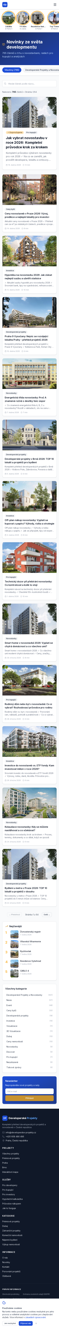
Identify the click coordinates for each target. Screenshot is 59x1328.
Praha (5, 1163)
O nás (5, 1257)
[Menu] (55, 4)
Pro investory (8, 1194)
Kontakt (5, 1267)
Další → (47, 915)
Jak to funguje (9, 1208)
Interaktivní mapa (10, 1172)
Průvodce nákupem (11, 1203)
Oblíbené (6, 1276)
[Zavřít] (36, 1323)
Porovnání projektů (11, 1271)
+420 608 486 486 (15, 1136)
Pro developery (9, 1185)
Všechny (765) (12, 70)
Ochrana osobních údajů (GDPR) (36, 1294)
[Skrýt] (56, 12)
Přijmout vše (25, 1323)
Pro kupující (7, 1190)
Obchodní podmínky (10, 1294)
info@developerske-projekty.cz (21, 1132)
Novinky (6, 1262)
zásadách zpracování (35, 1317)
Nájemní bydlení (9, 1240)
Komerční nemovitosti (12, 1235)
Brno (4, 1167)
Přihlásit (29, 1098)
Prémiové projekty (11, 1158)
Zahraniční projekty (11, 1230)
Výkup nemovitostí (11, 1244)
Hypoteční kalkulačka (12, 1199)
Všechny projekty (10, 1153)
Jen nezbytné (10, 1323)
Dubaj (5, 1226)
